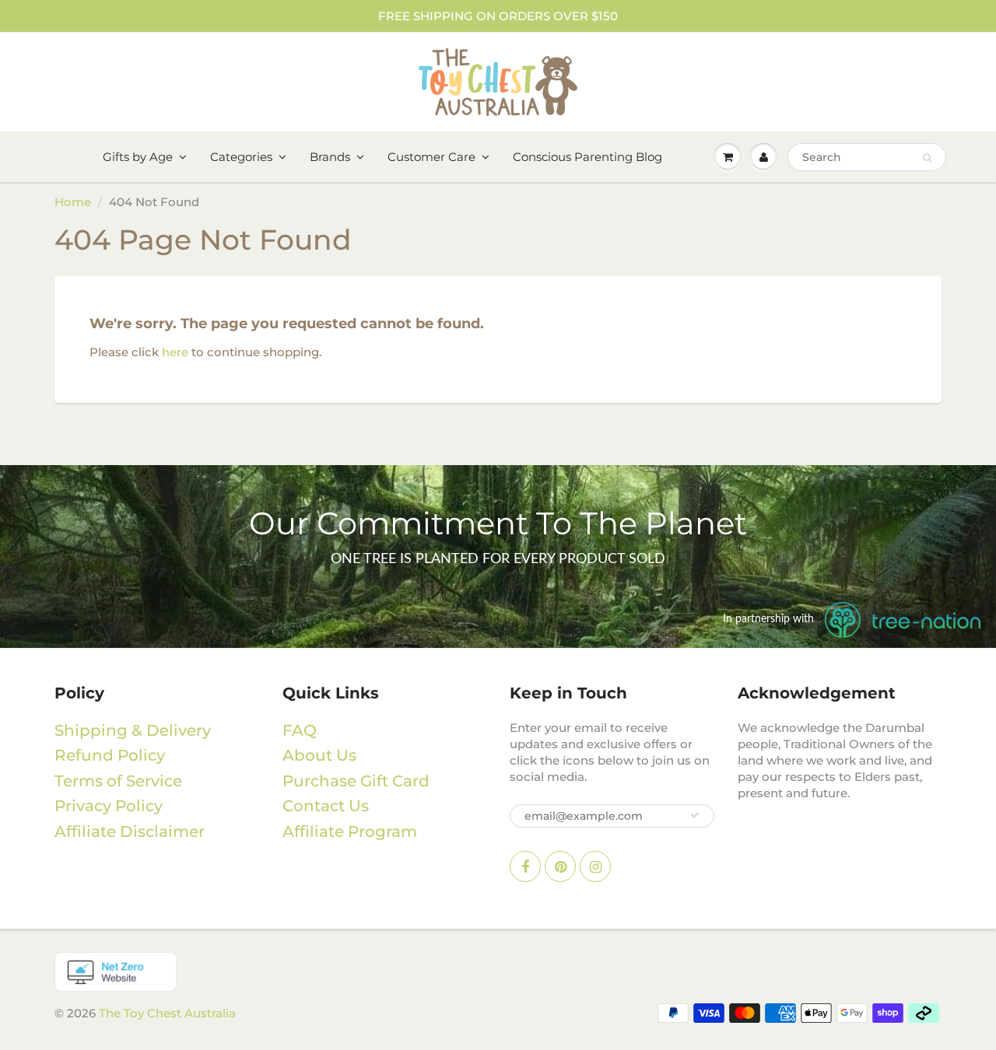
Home (72, 201)
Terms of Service (118, 781)
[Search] (927, 157)
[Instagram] (595, 866)
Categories (241, 156)
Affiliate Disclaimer (129, 831)
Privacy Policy (108, 805)
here (175, 352)
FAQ (299, 730)
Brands (330, 156)
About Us (319, 755)
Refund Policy (109, 755)
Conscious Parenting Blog (587, 156)
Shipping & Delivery (132, 730)
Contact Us (325, 805)
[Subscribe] (694, 815)
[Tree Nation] (498, 972)
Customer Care (431, 156)
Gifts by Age (138, 156)
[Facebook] (525, 866)
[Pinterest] (560, 866)
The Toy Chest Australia (167, 1013)
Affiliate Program (349, 831)
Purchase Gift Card (356, 781)
